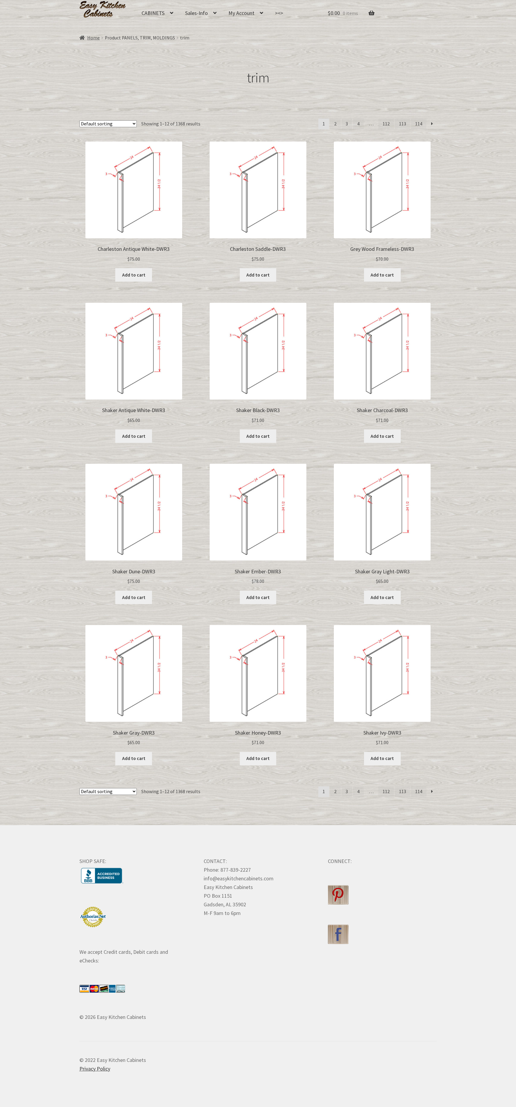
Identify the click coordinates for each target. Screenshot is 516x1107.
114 (418, 124)
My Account (241, 13)
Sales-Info (196, 13)
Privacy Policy (94, 1068)
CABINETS (153, 13)
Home (93, 38)
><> (279, 13)
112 (386, 124)
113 (402, 124)
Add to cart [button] (133, 275)
